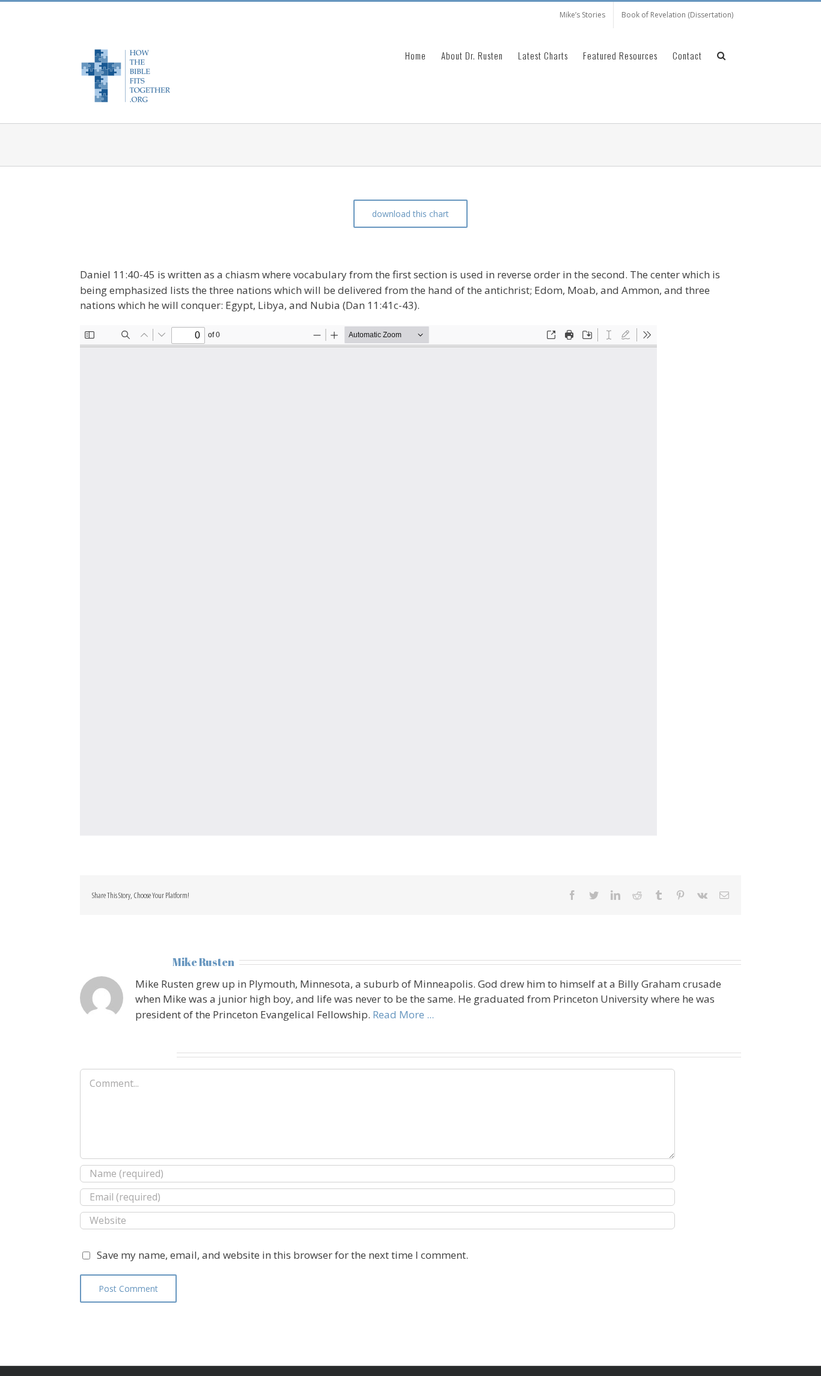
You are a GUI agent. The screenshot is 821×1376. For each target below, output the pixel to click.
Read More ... (403, 1014)
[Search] (721, 55)
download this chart (410, 213)
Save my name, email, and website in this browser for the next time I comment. (282, 1255)
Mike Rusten (203, 962)
